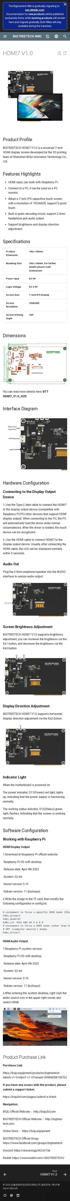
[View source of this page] (59, 53)
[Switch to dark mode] (47, 36)
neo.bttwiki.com (34, 10)
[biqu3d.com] (11, 1195)
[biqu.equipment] (18, 1195)
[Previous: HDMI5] (5, 1174)
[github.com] (5, 1195)
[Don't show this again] (65, 4)
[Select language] (56, 36)
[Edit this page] (65, 53)
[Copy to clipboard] (66, 912)
